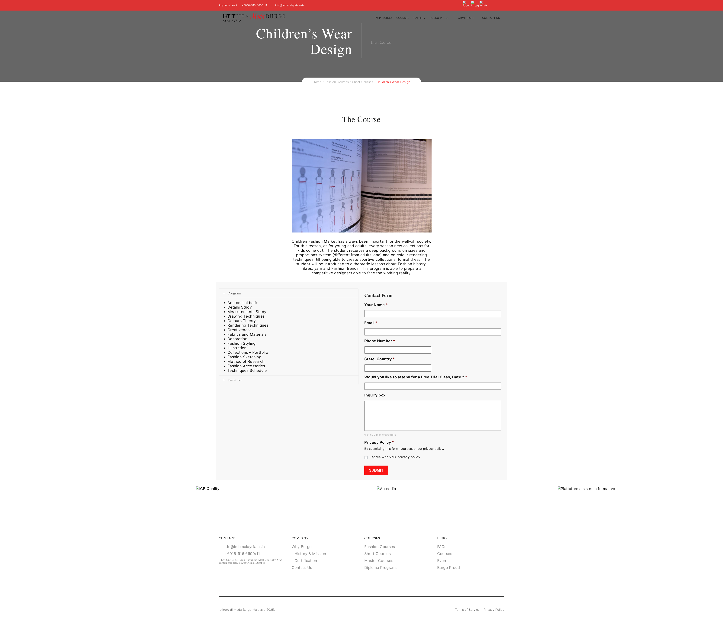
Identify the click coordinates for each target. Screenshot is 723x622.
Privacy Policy (379, 442)
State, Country (379, 359)
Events (443, 560)
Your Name (376, 305)
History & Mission (310, 553)
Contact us (491, 17)
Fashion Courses (379, 546)
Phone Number (379, 341)
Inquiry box (374, 395)
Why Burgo (383, 17)
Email (370, 323)
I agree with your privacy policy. (395, 457)
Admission (466, 17)
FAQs (441, 546)
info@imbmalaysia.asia (289, 5)
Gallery (419, 17)
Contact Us (302, 567)
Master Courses (378, 560)
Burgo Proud (439, 17)
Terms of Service (467, 609)
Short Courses (377, 553)
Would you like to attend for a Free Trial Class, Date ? (415, 377)
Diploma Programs (380, 567)
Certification (305, 560)
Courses (402, 17)
